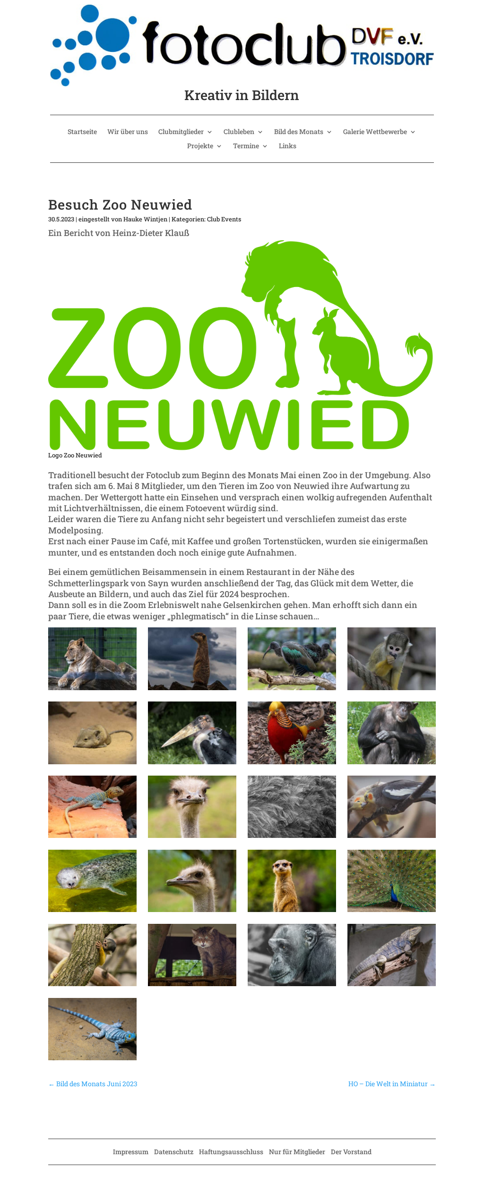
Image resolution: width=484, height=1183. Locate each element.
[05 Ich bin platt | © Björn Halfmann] (92, 764)
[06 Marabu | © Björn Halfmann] (192, 764)
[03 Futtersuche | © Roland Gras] (292, 690)
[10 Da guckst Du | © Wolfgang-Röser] (192, 838)
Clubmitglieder (181, 132)
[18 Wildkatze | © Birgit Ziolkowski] (192, 986)
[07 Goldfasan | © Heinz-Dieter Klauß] (292, 764)
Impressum (130, 1151)
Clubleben (239, 132)
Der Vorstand (351, 1151)
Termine (246, 146)
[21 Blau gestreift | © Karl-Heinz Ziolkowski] (92, 1060)
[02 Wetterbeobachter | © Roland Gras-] (192, 690)
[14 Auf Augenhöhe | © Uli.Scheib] (192, 912)
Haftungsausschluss (231, 1151)
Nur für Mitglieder (297, 1151)
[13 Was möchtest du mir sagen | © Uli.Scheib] (92, 912)
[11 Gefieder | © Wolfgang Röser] (292, 838)
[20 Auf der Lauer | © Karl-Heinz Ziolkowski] (391, 986)
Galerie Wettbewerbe (375, 132)
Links (287, 146)
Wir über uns (127, 132)
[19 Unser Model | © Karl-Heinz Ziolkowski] (292, 986)
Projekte (200, 146)
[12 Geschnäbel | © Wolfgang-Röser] (391, 838)
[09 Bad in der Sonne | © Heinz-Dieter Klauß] (92, 838)
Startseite (82, 132)
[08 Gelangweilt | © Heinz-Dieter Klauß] (391, 764)
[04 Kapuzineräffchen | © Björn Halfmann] (391, 690)
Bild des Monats (298, 132)
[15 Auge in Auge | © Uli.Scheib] (292, 912)
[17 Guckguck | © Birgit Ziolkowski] (92, 986)
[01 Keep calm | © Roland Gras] (92, 690)
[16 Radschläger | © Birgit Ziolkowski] (391, 912)
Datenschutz (173, 1151)
